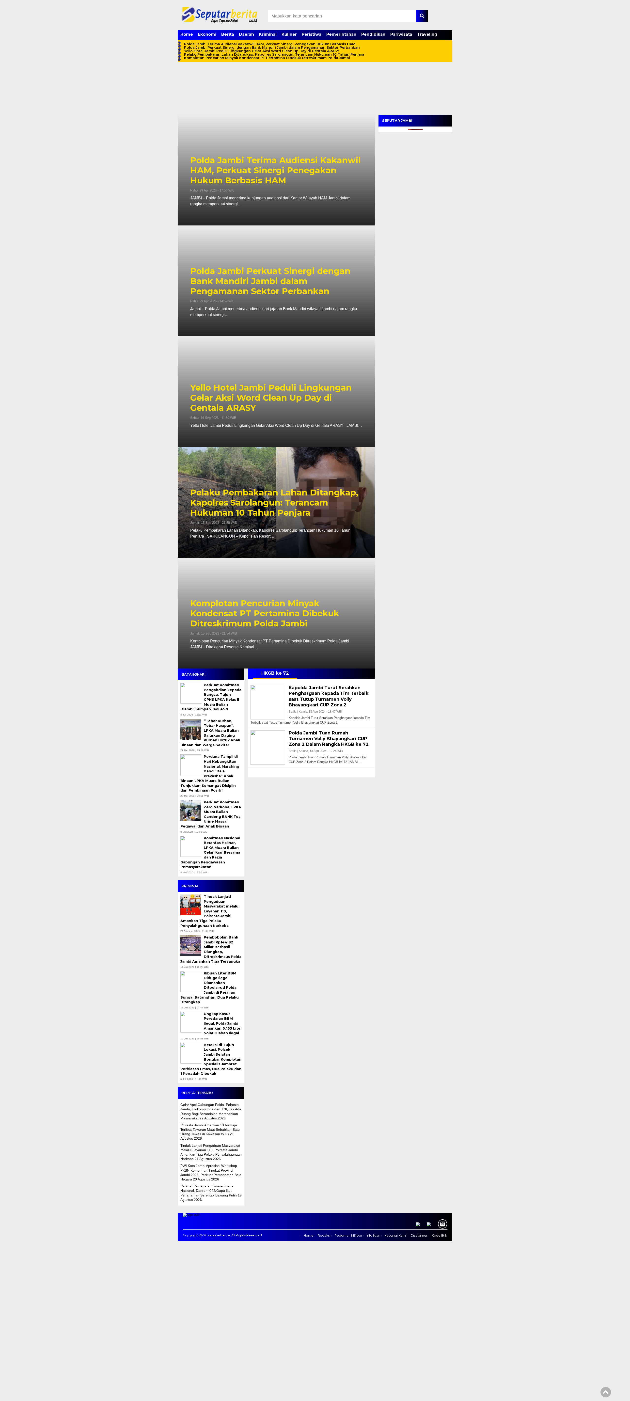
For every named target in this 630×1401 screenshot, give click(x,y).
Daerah (246, 34)
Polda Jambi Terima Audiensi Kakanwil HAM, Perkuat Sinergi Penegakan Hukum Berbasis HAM (269, 44)
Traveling (427, 34)
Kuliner (289, 34)
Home (186, 34)
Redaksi (324, 1235)
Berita (227, 34)
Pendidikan (373, 34)
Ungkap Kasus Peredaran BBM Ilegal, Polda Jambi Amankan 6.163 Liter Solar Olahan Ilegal (223, 1023)
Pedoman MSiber (348, 1235)
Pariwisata (401, 34)
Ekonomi (207, 34)
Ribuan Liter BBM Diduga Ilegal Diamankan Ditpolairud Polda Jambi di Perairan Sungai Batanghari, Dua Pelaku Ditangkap (209, 987)
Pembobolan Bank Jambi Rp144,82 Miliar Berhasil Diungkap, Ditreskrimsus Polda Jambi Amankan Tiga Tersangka (210, 949)
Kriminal (268, 34)
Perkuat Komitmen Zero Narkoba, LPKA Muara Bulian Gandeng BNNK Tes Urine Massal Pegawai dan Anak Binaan (210, 814)
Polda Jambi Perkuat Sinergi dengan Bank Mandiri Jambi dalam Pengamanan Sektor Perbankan (272, 47)
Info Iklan (373, 1235)
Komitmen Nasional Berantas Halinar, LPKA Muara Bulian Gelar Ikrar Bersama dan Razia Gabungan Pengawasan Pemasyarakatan (210, 852)
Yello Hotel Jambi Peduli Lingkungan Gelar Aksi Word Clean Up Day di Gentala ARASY (261, 51)
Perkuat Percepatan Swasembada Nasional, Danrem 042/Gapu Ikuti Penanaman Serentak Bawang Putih (208, 1190)
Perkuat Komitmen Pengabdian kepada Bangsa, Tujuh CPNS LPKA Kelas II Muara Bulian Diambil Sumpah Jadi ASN (210, 697)
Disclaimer (419, 1235)
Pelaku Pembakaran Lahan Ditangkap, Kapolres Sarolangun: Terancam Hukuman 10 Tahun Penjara (274, 54)
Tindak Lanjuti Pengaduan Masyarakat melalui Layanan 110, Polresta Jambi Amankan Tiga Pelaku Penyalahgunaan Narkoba (209, 911)
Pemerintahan (341, 34)
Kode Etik (439, 1235)
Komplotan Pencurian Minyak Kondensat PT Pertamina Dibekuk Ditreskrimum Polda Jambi (267, 58)
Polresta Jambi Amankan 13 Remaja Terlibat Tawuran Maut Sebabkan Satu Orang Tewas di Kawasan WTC (210, 1129)
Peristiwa (311, 34)
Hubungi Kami (395, 1235)
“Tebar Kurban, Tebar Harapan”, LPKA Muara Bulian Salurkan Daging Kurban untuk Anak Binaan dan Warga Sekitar (210, 733)
